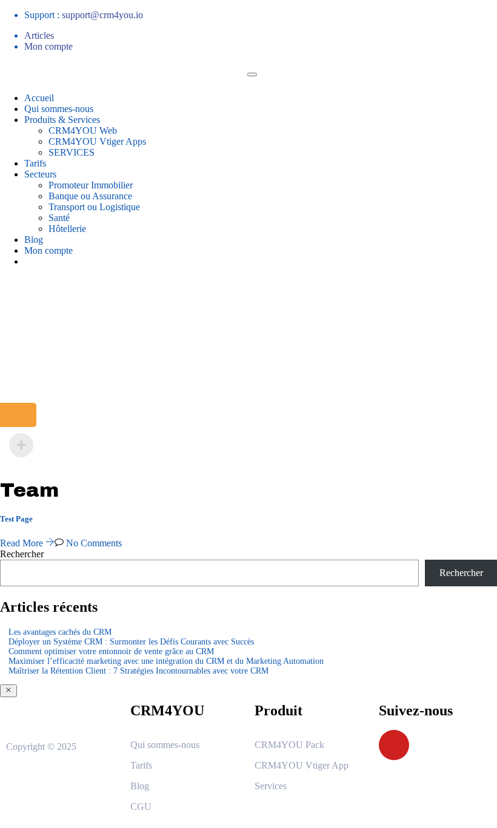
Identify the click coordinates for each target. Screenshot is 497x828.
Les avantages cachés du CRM (60, 632)
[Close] (8, 690)
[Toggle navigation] (252, 74)
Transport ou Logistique (94, 207)
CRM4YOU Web (82, 130)
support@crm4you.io (102, 15)
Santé (59, 218)
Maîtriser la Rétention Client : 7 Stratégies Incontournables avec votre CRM (138, 670)
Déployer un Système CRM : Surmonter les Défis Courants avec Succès (131, 641)
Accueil (39, 98)
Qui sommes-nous (58, 109)
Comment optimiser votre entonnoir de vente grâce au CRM (111, 651)
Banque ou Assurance (90, 196)
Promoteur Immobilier (90, 185)
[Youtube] (394, 745)
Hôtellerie (67, 229)
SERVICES (71, 152)
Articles (39, 35)
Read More (22, 543)
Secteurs (40, 174)
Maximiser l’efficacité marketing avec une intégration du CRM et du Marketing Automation (166, 661)
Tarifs (35, 163)
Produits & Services (62, 119)
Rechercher (22, 554)
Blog (33, 239)
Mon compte (48, 46)
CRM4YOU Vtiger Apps (97, 141)
